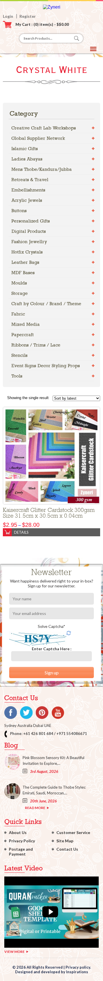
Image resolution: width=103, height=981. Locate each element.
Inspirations (77, 972)
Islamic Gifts (24, 148)
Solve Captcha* (51, 626)
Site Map (64, 840)
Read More (35, 808)
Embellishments (28, 190)
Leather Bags (25, 262)
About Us (18, 832)
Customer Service (73, 832)
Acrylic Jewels (26, 200)
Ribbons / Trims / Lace (35, 345)
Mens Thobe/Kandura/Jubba (41, 169)
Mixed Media (25, 324)
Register (27, 16)
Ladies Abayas (26, 159)
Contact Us (67, 849)
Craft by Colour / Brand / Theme (46, 303)
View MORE (14, 951)
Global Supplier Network (38, 138)
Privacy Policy (22, 840)
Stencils (19, 355)
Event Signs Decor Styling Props (45, 365)
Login (8, 16)
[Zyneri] (51, 7)
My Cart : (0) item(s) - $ (42, 24)
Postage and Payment (21, 851)
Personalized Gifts (30, 221)
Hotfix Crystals (27, 252)
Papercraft (22, 334)
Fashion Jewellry (29, 241)
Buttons (19, 210)
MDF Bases (23, 272)
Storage (19, 293)
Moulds (19, 283)
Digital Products (28, 231)
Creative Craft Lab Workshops (43, 128)
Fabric (18, 314)
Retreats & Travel (29, 179)
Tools (16, 376)
